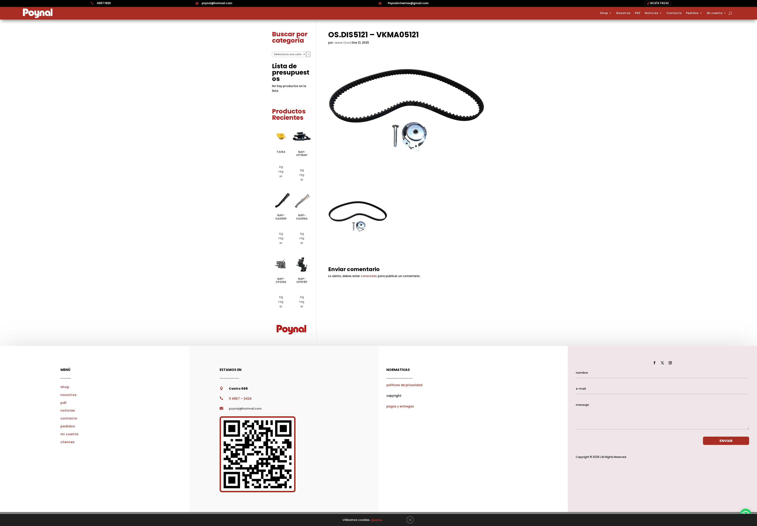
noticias (68, 410)
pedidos (68, 426)
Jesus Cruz (342, 43)
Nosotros (623, 13)
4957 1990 (104, 3)
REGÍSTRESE (659, 3)
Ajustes (376, 520)
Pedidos (692, 13)
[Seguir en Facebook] (654, 363)
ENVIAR (726, 440)
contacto (69, 418)
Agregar (280, 171)
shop (65, 387)
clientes (68, 442)
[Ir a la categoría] (308, 54)
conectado (369, 276)
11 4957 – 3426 (240, 398)
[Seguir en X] (662, 363)
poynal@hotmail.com (217, 3)
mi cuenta (69, 434)
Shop (604, 13)
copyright (393, 396)
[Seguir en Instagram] (670, 363)
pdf (64, 403)
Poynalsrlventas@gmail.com (408, 3)
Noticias (651, 13)
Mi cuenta (715, 13)
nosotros (69, 395)
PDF (637, 13)
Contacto (674, 13)
